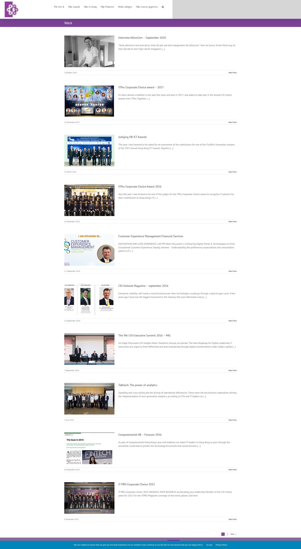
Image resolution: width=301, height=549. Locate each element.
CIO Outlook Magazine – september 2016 (143, 286)
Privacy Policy (221, 545)
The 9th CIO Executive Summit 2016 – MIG (144, 335)
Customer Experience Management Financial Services (150, 236)
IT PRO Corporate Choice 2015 (136, 484)
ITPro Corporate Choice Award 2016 (139, 186)
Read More (233, 72)
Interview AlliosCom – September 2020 (142, 37)
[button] (163, 6)
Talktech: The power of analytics (137, 385)
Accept (209, 545)
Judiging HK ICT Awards (132, 137)
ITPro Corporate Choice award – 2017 (141, 87)
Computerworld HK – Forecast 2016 (140, 434)
